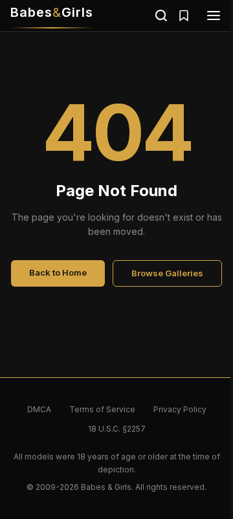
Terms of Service (102, 409)
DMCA (39, 409)
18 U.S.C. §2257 (117, 429)
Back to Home (58, 272)
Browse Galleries (167, 273)
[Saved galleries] (184, 15)
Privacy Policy (179, 409)
